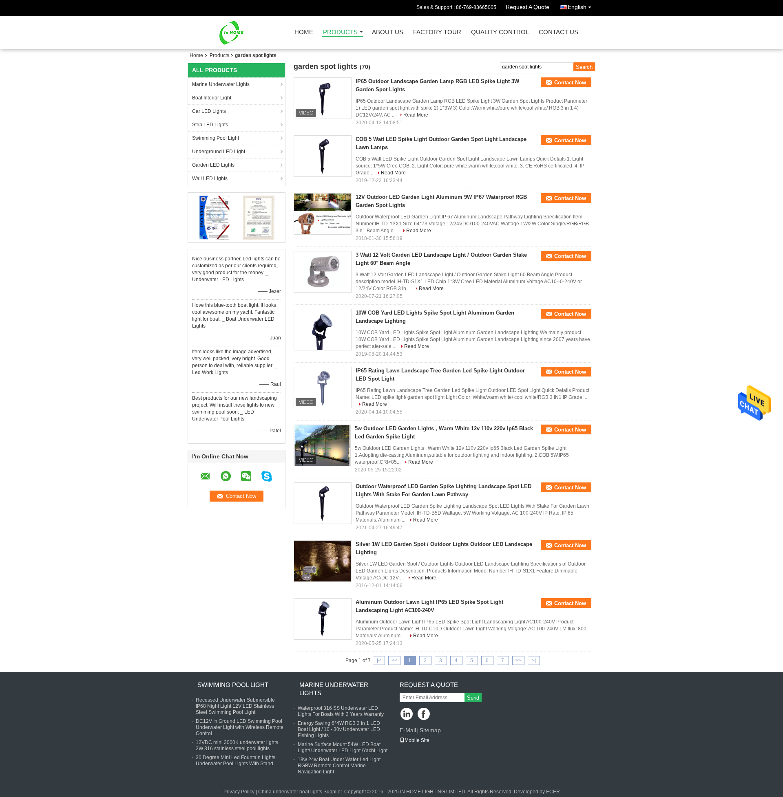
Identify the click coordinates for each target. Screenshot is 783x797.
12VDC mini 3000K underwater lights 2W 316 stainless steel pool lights (237, 745)
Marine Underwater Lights (221, 84)
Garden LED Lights (213, 165)
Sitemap (430, 730)
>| (534, 660)
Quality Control (500, 32)
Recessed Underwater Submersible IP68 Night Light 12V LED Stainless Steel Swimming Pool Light (235, 706)
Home (303, 32)
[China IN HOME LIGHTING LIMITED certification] (214, 217)
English (577, 7)
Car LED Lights (209, 111)
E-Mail (408, 730)
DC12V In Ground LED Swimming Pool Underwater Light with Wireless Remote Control (239, 727)
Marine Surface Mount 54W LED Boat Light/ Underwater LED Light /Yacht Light (342, 747)
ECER (553, 792)
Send (473, 698)
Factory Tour (437, 32)
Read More (415, 115)
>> (518, 660)
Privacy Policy (238, 792)
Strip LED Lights (210, 125)
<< (394, 660)
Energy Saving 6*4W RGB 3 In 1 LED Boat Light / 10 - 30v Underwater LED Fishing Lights (339, 729)
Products (340, 32)
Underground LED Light (218, 151)
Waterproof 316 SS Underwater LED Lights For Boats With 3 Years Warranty (341, 711)
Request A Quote (527, 7)
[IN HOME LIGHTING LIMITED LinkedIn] (407, 714)
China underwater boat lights (290, 792)
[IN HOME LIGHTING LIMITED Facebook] (424, 714)
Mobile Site (417, 740)
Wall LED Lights (210, 178)
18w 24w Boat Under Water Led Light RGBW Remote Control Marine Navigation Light (339, 766)
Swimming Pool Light (215, 138)
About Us (387, 32)
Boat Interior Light (211, 98)
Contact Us (558, 32)
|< (379, 660)
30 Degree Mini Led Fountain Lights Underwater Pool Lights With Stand (235, 760)
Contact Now (570, 82)
